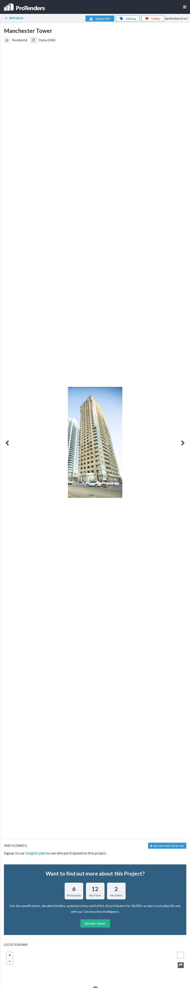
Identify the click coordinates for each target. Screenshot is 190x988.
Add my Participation (168, 846)
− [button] (10, 961)
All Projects (16, 17)
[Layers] (180, 955)
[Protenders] (25, 5)
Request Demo (95, 923)
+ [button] (10, 955)
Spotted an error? (176, 18)
